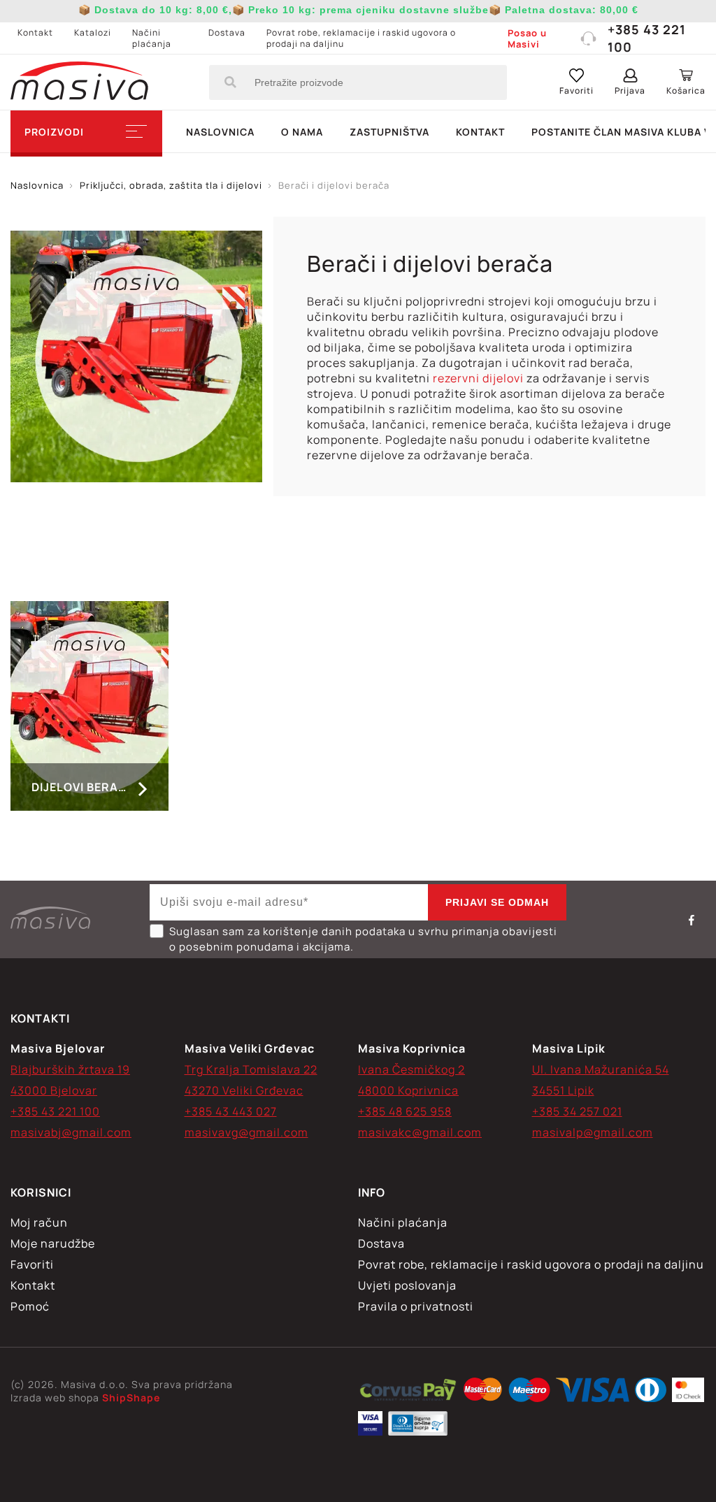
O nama (302, 131)
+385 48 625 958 (405, 1111)
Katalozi (92, 32)
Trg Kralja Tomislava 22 (251, 1069)
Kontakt (35, 32)
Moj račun (39, 1222)
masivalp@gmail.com (592, 1132)
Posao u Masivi (527, 38)
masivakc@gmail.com (420, 1132)
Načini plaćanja (151, 38)
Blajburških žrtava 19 (70, 1069)
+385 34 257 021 (577, 1111)
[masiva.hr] (79, 82)
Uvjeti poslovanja (407, 1285)
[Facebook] (692, 920)
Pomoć (30, 1306)
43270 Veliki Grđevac (244, 1090)
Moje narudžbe (52, 1243)
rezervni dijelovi (478, 378)
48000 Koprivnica (408, 1090)
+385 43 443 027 (231, 1111)
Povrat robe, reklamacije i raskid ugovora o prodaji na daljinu (361, 38)
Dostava (226, 32)
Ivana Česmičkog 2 (411, 1069)
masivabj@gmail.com (70, 1132)
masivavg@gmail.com (246, 1132)
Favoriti (32, 1264)
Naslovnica (220, 131)
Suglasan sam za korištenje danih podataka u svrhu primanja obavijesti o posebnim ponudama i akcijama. (363, 939)
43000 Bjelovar (53, 1090)
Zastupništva (389, 131)
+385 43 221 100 (647, 38)
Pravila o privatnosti (415, 1306)
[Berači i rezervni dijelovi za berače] (408, 1392)
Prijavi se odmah (497, 902)
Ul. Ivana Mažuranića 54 (600, 1069)
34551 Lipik (563, 1090)
